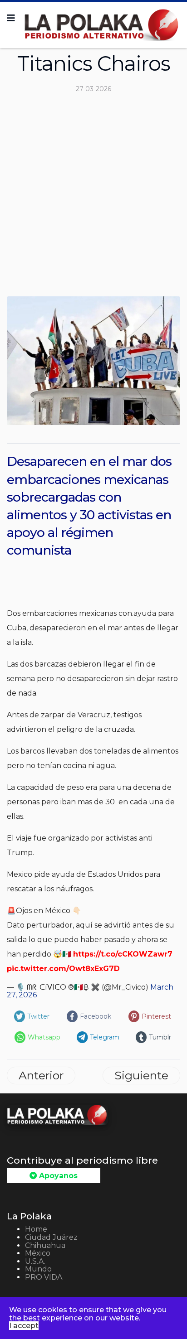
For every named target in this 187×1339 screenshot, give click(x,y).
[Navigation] (11, 18)
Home (36, 1229)
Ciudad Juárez (51, 1237)
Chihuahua (45, 1245)
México (37, 1253)
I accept (24, 1325)
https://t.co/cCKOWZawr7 (122, 954)
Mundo (38, 1269)
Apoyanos (57, 1175)
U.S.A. (35, 1261)
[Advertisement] (93, 198)
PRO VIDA (43, 1277)
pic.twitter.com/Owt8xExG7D (63, 968)
